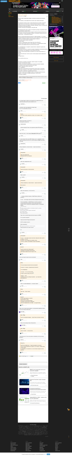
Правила (56, 448)
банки (21, 426)
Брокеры (48, 11)
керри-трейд (44, 428)
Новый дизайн (4, 1)
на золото (25, 430)
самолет (46, 432)
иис (25, 428)
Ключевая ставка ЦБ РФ (21, 429)
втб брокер (20, 427)
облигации (45, 430)
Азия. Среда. (53, 16)
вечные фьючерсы (36, 426)
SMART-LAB (14, 1)
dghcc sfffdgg (22, 311)
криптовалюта (31, 429)
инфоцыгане (37, 428)
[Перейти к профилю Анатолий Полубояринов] (30, 403)
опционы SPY (33, 431)
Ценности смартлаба (58, 442)
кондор (28, 429)
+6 (47, 107)
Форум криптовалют (29, 448)
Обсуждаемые (52, 15)
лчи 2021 (34, 429)
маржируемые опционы (40, 429)
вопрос (44, 426)
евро (22, 428)
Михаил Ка (22, 339)
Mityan (21, 259)
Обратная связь (57, 450)
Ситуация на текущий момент (56, 18)
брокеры (26, 426)
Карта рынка (41, 442)
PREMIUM (10, 12)
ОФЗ (22, 432)
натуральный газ (36, 430)
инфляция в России (33, 428)
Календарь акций (42, 450)
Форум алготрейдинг (29, 446)
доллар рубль (44, 427)
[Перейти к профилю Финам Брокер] (30, 394)
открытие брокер (20, 432)
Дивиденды (41, 447)
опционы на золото (46, 431)
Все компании (42, 449)
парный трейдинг (28, 432)
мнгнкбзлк (23, 163)
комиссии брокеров (25, 429)
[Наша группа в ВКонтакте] (34, 419)
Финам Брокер (33, 394)
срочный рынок (20, 425)
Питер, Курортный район (55, 17)
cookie (45, 454)
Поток (10, 15)
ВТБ (46, 426)
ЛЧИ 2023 (36, 429)
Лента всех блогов (13, 442)
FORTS (35, 425)
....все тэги (46, 436)
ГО (36, 427)
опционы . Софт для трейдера (29, 431)
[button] (19, 356)
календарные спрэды (40, 428)
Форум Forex (27, 449)
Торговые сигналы (13, 447)
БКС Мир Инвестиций (34, 385)
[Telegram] (20, 82)
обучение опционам (20, 431)
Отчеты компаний (42, 446)
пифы (31, 432)
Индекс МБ (27, 428)
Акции (23, 11)
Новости (42, 430)
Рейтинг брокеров (56, 57)
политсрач (33, 432)
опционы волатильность (37, 431)
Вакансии (56, 447)
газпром (27, 427)
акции (44, 425)
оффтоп (25, 432)
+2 (47, 127)
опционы (24, 431)
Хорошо (48, 454)
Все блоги (10, 13)
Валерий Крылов (23, 143)
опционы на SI (42, 431)
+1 (47, 133)
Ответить (43, 111)
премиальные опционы (38, 432)
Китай (46, 428)
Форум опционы (28, 447)
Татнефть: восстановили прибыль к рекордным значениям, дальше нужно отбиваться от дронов (57, 20)
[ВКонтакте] (19, 82)
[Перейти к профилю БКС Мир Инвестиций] (30, 385)
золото (24, 428)
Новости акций (11, 16)
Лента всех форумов (29, 442)
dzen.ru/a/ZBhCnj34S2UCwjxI (23, 58)
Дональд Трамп (20, 428)
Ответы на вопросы (13, 448)
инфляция (30, 428)
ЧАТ (9, 14)
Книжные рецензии (13, 449)
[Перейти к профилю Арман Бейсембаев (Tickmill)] (30, 375)
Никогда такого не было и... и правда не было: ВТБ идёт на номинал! (57, 19)
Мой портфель (42, 448)
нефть (40, 430)
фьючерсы (26, 434)
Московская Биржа (22, 430)
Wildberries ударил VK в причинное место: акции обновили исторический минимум (57, 21)
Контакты (56, 446)
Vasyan (21, 110)
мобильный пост (45, 429)
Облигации (35, 11)
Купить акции (56, 60)
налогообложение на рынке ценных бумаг (30, 430)
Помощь (56, 449)
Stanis (25, 16)
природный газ (44, 432)
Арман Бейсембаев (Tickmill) (34, 376)
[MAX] (31, 419)
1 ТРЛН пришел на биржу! (55, 22)
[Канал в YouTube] (38, 419)
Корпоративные (13, 450)
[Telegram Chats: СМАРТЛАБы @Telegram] (28, 419)
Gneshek (23, 129)
